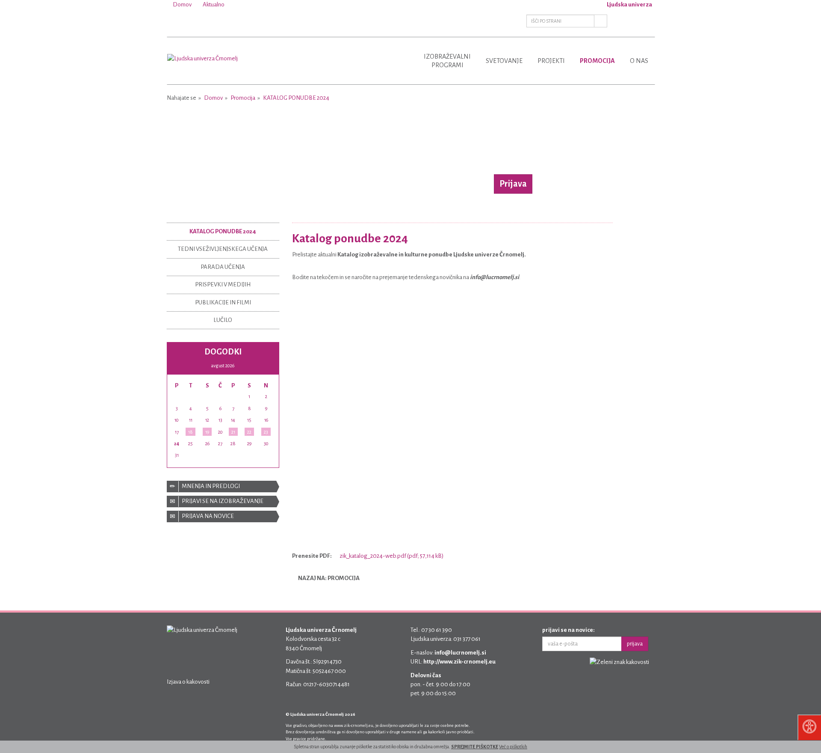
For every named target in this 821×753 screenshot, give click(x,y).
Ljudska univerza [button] (629, 4)
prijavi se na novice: (568, 630)
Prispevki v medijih (223, 284)
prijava (635, 644)
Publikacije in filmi (223, 302)
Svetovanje (504, 60)
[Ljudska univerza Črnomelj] (202, 52)
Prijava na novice (207, 516)
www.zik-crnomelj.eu (353, 725)
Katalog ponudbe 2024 (296, 98)
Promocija (597, 60)
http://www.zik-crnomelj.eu (459, 661)
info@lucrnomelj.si (460, 652)
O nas (639, 60)
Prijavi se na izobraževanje (222, 501)
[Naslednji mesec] (241, 365)
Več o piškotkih (513, 746)
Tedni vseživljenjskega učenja (223, 249)
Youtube (193, 20)
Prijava (513, 183)
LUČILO (222, 320)
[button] (203, 156)
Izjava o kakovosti (188, 682)
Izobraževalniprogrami (447, 60)
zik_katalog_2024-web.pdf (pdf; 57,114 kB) (391, 556)
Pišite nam (627, 20)
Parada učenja (223, 267)
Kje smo (646, 20)
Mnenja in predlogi (210, 486)
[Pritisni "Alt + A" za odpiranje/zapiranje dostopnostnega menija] (809, 727)
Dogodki (223, 351)
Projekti (551, 60)
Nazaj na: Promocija (328, 578)
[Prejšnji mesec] (204, 365)
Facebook (174, 20)
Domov (182, 4)
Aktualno (213, 4)
